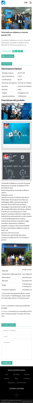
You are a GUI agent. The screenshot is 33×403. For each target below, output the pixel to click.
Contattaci (26, 378)
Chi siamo (16, 374)
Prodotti (26, 374)
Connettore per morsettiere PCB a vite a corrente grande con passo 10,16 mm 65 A (16, 313)
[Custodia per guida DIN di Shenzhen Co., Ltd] (3, 2)
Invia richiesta (8, 56)
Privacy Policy (21, 382)
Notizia (6, 378)
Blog (16, 378)
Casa (6, 374)
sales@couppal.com (27, 401)
